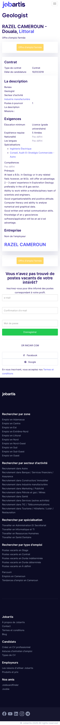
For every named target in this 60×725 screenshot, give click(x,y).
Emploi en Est (9, 427)
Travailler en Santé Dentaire (16, 537)
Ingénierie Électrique (20, 148)
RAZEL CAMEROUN (25, 244)
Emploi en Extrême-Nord (15, 431)
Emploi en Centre (11, 423)
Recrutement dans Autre (15, 468)
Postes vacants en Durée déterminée (21, 562)
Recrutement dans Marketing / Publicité (23, 488)
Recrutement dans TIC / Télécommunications (25, 504)
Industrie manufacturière (17, 99)
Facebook (32, 355)
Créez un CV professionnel (16, 647)
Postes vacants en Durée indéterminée (22, 558)
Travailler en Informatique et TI (18, 529)
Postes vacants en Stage (15, 550)
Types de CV (9, 655)
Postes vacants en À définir (16, 566)
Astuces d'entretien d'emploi (17, 651)
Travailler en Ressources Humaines (20, 533)
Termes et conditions (13, 630)
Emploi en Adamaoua (13, 419)
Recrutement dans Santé (15, 496)
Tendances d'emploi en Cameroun (20, 580)
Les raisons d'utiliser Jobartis (17, 668)
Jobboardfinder (10, 685)
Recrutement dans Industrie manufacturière (25, 484)
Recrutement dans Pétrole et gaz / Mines (23, 492)
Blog (4, 634)
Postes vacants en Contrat (16, 554)
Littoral (26, 31)
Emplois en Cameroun (13, 576)
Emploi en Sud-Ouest (13, 451)
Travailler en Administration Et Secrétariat (24, 525)
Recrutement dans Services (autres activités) (25, 500)
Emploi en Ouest (10, 455)
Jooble (5, 689)
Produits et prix (10, 672)
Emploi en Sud (9, 447)
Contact (6, 626)
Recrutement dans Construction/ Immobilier (25, 480)
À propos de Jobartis (13, 622)
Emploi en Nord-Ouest (14, 443)
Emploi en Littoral (11, 435)
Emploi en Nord (10, 439)
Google (32, 362)
